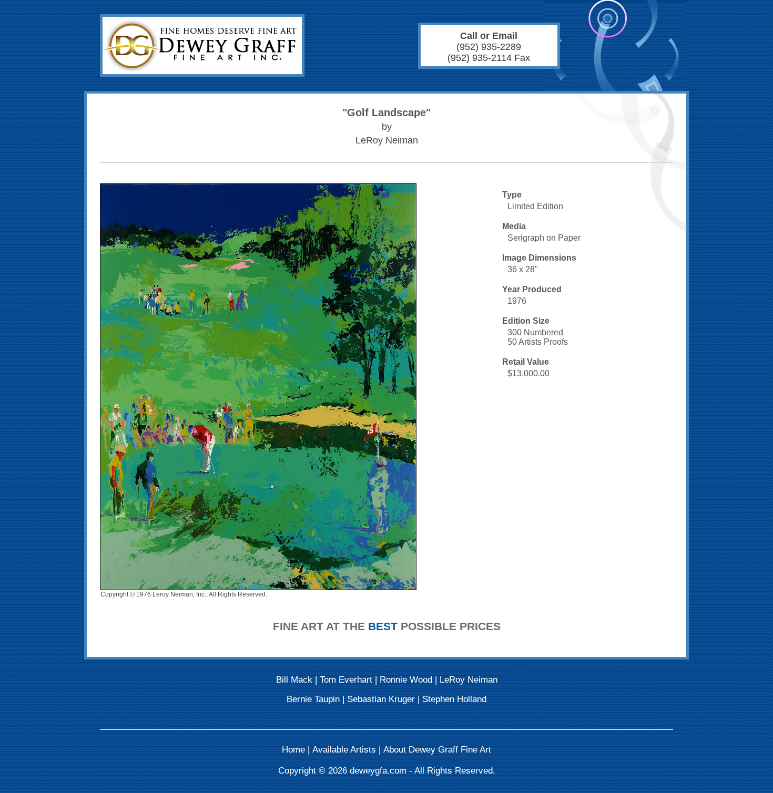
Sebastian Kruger (381, 699)
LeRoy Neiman (468, 680)
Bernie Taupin (313, 699)
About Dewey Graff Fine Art (437, 750)
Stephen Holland (454, 699)
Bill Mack (294, 680)
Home (293, 750)
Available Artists (344, 750)
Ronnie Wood (406, 680)
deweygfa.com (378, 771)
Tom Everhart (346, 680)
